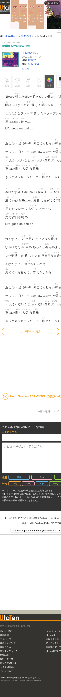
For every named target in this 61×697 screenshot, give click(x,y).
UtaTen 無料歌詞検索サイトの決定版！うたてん (20, 677)
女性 (42, 477)
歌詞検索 (4, 635)
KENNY (32, 60)
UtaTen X (50, 635)
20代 (28, 483)
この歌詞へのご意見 (30, 331)
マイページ (5, 639)
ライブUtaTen (7, 667)
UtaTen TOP (6, 631)
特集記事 (4, 655)
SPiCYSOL (31, 52)
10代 (14, 483)
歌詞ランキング (7, 643)
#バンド (26, 68)
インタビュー (6, 671)
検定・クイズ (6, 659)
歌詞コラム (5, 647)
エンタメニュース (9, 651)
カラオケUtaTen (8, 663)
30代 (42, 483)
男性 (19, 477)
